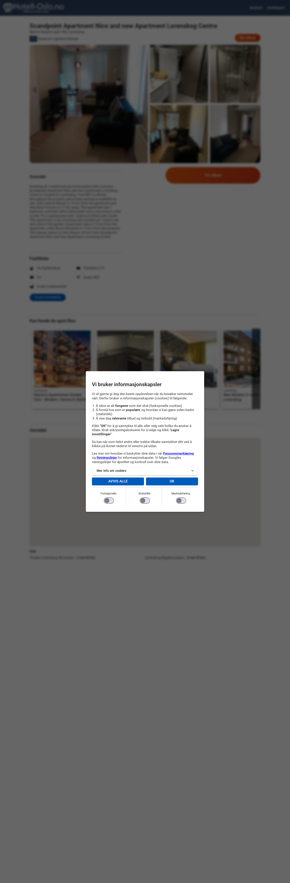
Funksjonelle (108, 493)
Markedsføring (180, 493)
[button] (145, 471)
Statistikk (144, 493)
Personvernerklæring (178, 453)
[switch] (109, 500)
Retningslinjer (107, 458)
